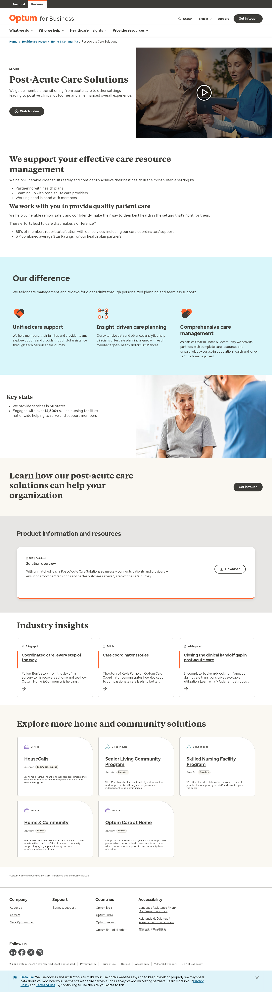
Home (13, 41)
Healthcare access (34, 41)
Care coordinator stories (126, 655)
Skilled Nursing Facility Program (211, 761)
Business (37, 4)
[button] (204, 93)
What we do (19, 30)
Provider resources (129, 30)
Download (233, 569)
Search (188, 19)
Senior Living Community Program (133, 761)
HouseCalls (36, 759)
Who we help (49, 30)
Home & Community (64, 41)
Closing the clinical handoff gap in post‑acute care (215, 657)
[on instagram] (39, 952)
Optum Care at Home (128, 822)
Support (223, 18)
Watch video (29, 111)
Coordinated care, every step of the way (51, 657)
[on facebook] (21, 952)
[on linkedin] (13, 952)
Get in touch (248, 18)
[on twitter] (30, 952)
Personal (19, 4)
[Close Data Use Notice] (257, 977)
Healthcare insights (86, 30)
